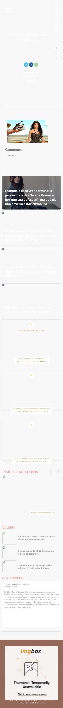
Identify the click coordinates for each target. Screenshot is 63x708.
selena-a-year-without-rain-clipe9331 (31, 38)
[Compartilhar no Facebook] (31, 64)
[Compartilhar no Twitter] (26, 64)
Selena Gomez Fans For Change (43, 513)
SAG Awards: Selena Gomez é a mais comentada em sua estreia (36, 538)
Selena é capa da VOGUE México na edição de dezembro (36, 552)
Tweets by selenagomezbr (31, 330)
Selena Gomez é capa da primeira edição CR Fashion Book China (35, 567)
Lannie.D (50, 701)
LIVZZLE (41, 701)
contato (15, 584)
